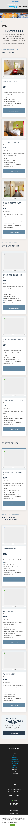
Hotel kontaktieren (14, 733)
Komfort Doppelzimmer (14, 761)
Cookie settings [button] (5, 825)
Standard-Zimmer (14, 759)
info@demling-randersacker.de (19, 7)
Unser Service (14, 767)
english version (15, 780)
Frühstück (15, 765)
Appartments (14, 769)
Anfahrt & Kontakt (14, 773)
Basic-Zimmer (14, 757)
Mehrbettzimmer (15, 763)
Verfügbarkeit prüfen (14, 111)
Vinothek (14, 771)
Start (15, 753)
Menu (2, 10)
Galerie (14, 778)
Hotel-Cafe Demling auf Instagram (14, 789)
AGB (15, 774)
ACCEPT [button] (12, 824)
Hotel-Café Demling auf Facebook (14, 791)
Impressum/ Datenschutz (14, 776)
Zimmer (14, 755)
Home (2, 21)
